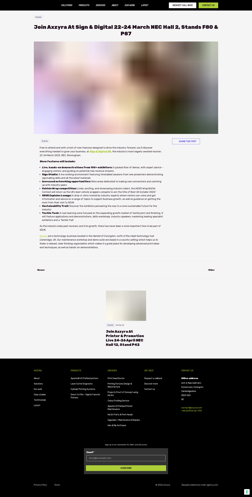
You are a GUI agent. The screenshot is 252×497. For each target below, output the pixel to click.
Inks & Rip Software (117, 425)
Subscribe (126, 468)
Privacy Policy (40, 485)
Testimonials (40, 400)
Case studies (40, 394)
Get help (149, 370)
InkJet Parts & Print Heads (120, 414)
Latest (144, 5)
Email (90, 452)
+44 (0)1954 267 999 (191, 411)
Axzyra (43, 236)
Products (84, 5)
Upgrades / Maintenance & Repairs (124, 420)
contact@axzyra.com (191, 408)
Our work (130, 5)
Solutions (66, 5)
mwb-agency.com (209, 485)
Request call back (183, 5)
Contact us (208, 5)
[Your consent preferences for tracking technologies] (247, 492)
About (115, 5)
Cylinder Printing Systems (83, 389)
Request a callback (153, 378)
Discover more (151, 384)
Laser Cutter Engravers (82, 384)
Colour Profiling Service (118, 401)
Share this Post (187, 141)
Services (100, 5)
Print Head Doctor (116, 378)
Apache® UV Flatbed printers (84, 378)
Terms (57, 485)
